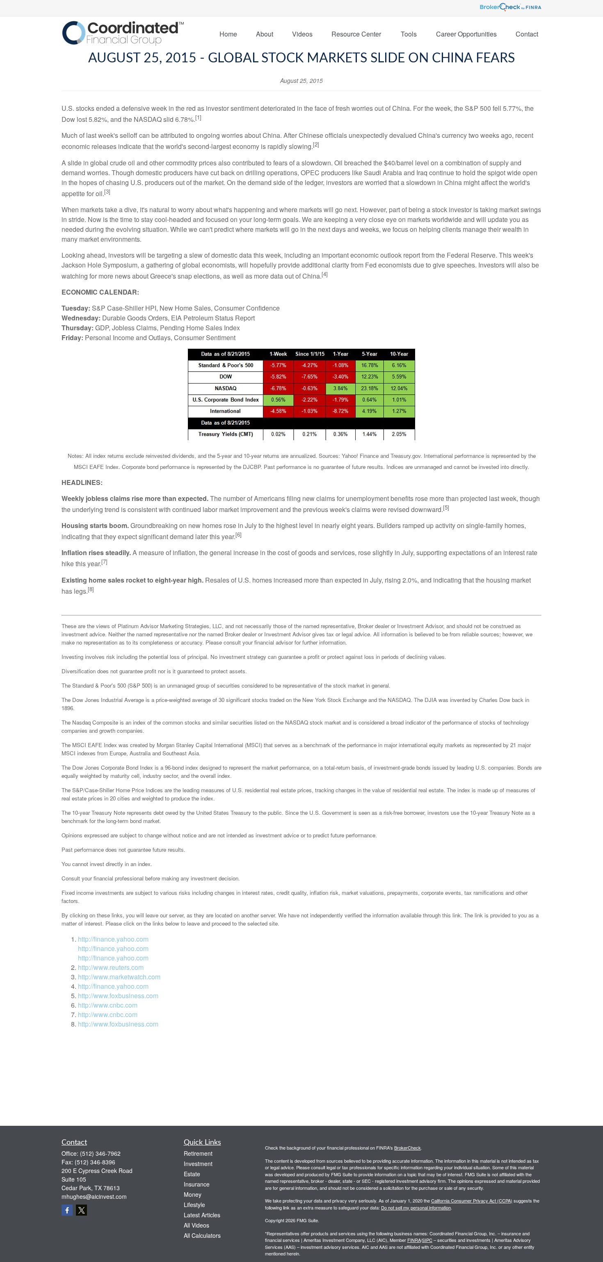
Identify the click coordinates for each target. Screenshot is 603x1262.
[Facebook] (67, 1210)
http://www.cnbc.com (107, 1005)
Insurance (197, 1184)
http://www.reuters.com (111, 967)
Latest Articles (202, 1215)
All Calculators (202, 1235)
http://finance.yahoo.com (113, 939)
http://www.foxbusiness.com (118, 995)
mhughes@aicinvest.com (94, 1196)
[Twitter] (81, 1210)
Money (192, 1194)
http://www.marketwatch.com (119, 976)
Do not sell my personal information (416, 1207)
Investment (198, 1163)
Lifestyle (194, 1204)
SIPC (427, 1240)
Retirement (198, 1153)
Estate (192, 1174)
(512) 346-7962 (100, 1153)
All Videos (196, 1225)
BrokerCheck (407, 1147)
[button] (228, 33)
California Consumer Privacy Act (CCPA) (471, 1200)
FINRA (414, 1240)
